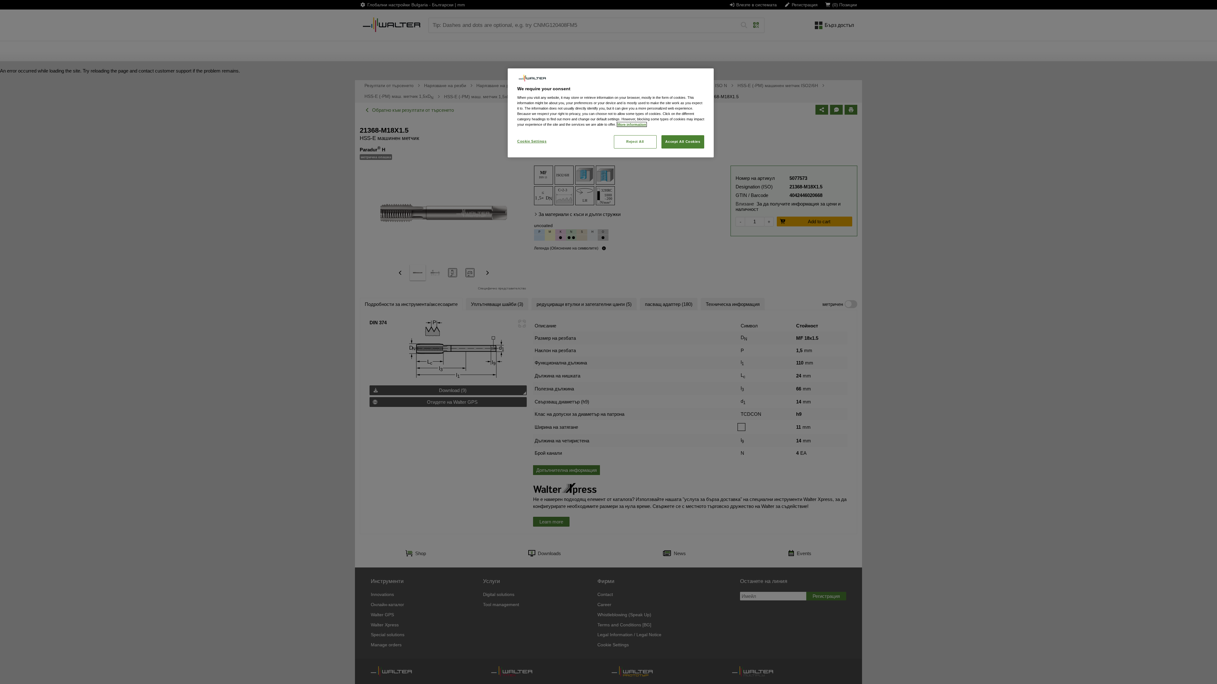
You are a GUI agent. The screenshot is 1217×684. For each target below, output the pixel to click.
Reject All (635, 141)
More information (631, 124)
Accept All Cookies (682, 141)
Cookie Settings (532, 141)
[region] (611, 112)
